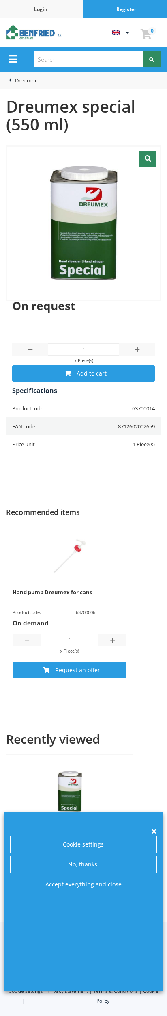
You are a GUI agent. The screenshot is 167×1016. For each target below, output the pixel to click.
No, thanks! (83, 864)
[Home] (35, 32)
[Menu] (12, 59)
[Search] (152, 59)
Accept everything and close (83, 884)
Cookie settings (83, 844)
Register (126, 9)
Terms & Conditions (115, 991)
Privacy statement (67, 991)
